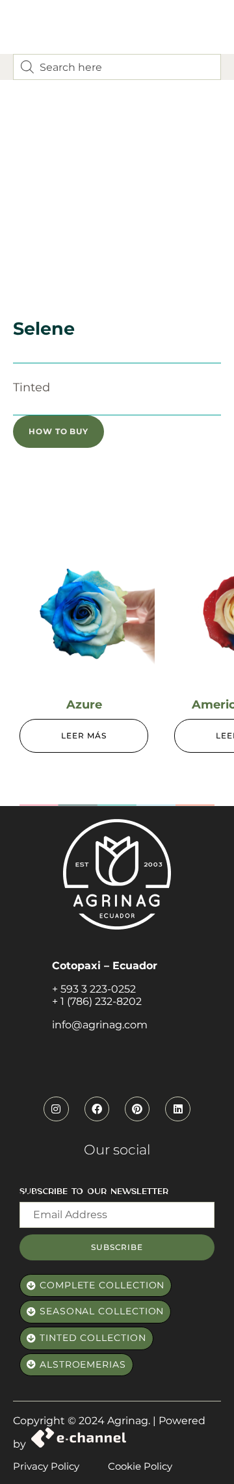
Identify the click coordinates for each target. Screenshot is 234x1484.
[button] (58, 431)
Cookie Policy (140, 1466)
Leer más (83, 735)
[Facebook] (96, 1109)
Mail (29, 1195)
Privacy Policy (46, 1466)
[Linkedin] (177, 1109)
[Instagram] (56, 1109)
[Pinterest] (137, 1109)
